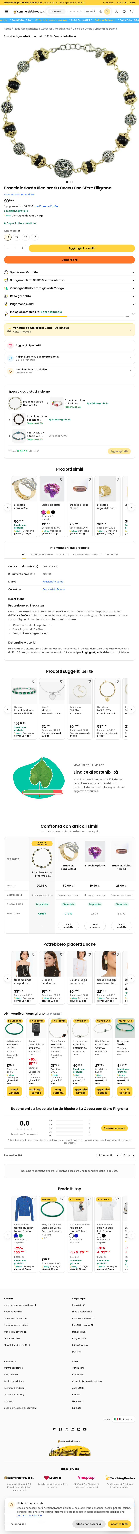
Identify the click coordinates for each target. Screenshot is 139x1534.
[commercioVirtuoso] (29, 11)
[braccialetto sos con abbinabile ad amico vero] (36, 1028)
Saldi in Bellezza (125, 20)
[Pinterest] (78, 1429)
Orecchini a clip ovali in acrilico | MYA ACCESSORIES (107, 982)
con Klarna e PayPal (46, 206)
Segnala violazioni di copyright (20, 1407)
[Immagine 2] (70, 182)
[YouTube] (84, 1429)
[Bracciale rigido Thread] (79, 488)
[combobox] (81, 11)
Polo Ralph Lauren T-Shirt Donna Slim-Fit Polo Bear (78, 1230)
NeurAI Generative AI (82, 1325)
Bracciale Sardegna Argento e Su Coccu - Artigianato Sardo (80, 1046)
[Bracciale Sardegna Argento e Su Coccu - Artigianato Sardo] (81, 1028)
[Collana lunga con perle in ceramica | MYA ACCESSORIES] (24, 964)
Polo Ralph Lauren (80, 1224)
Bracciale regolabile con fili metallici (105, 506)
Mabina (18, 707)
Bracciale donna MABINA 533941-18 (24, 712)
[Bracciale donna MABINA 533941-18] (24, 691)
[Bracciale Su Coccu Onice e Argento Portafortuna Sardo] (103, 1028)
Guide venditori (12, 1338)
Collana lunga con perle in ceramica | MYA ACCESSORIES (23, 982)
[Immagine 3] (72, 182)
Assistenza (108, 2)
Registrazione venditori (16, 1325)
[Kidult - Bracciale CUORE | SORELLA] (52, 691)
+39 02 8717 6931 (126, 2)
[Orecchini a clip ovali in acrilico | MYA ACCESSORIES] (107, 964)
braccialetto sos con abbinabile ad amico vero (36, 1046)
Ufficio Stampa (80, 1345)
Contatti (8, 1401)
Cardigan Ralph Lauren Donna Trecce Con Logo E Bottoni (24, 1230)
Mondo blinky (79, 1331)
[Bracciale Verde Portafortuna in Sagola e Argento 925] (14, 1028)
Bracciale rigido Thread (79, 506)
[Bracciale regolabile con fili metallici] (107, 488)
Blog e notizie (79, 1338)
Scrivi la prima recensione (19, 194)
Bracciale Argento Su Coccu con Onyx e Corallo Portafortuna (58, 1046)
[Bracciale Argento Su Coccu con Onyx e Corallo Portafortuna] (58, 1028)
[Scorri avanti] (131, 507)
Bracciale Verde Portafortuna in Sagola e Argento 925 (14, 1046)
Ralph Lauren (21, 1224)
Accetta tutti (119, 1524)
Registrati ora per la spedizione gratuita (64, 2)
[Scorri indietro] (8, 507)
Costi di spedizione (14, 1381)
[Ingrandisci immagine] (69, 110)
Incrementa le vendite (15, 1318)
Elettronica (77, 1401)
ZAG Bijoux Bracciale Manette (76, 712)
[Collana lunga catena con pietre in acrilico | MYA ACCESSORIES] (79, 964)
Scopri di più (78, 1305)
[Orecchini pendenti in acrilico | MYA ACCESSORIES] (52, 964)
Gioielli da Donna (82, 28)
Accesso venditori (13, 1311)
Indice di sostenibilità (83, 1318)
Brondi (32, 1041)
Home (7, 28)
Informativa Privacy (14, 1394)
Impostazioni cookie (29, 1515)
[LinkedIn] (72, 1429)
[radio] (8, 237)
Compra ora (69, 259)
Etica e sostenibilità (82, 1311)
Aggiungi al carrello (81, 248)
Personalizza (18, 1524)
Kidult (45, 707)
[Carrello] (131, 11)
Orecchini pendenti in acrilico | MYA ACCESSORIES (50, 982)
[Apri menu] (6, 11)
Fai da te (76, 1407)
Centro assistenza (13, 1367)
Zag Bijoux (75, 707)
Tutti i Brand (78, 1367)
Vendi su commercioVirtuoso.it (20, 1305)
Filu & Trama (58, 1041)
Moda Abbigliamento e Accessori (33, 28)
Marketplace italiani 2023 (17, 1345)
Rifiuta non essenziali (89, 1524)
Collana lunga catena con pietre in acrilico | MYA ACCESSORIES (80, 982)
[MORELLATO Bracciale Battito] (107, 691)
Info (24, 554)
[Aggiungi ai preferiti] (34, 479)
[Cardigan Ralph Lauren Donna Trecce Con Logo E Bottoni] (24, 1208)
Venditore (63, 554)
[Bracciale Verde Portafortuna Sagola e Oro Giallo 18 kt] (125, 1028)
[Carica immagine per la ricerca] (100, 11)
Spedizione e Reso (42, 554)
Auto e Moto (78, 1388)
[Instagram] (66, 1429)
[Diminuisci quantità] (7, 248)
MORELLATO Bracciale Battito (107, 712)
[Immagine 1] (67, 182)
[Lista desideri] (124, 11)
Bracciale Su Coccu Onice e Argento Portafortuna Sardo (102, 1046)
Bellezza (76, 1394)
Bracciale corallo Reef (21, 506)
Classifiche (78, 1374)
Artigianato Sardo (53, 581)
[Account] (116, 11)
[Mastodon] (54, 1429)
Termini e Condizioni (14, 1388)
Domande (111, 554)
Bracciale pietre (51, 505)
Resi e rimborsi (11, 1374)
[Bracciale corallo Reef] (24, 488)
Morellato (102, 707)
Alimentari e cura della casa (87, 1381)
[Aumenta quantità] (22, 248)
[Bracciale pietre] (52, 488)
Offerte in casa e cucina (70, 20)
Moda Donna (62, 28)
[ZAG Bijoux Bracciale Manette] (79, 691)
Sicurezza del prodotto (87, 554)
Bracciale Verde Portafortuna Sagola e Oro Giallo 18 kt (124, 1043)
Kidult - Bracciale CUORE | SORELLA (52, 712)
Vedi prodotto (68, 926)
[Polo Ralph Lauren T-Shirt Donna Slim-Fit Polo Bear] (79, 1208)
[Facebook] (60, 1429)
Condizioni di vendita (15, 1331)
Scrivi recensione (114, 1128)
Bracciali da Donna (106, 28)
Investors (77, 1351)
